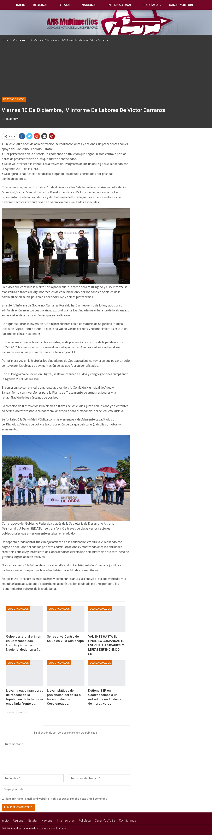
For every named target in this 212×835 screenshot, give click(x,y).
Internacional (120, 5)
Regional (40, 5)
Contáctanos (127, 820)
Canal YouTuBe (181, 5)
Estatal (65, 5)
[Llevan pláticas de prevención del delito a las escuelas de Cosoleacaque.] (65, 673)
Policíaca (150, 5)
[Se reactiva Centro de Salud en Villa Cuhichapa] (65, 619)
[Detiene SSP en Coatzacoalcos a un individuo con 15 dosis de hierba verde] (107, 673)
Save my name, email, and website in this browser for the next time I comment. (56, 798)
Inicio (20, 5)
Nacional (89, 5)
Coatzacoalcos (13, 99)
